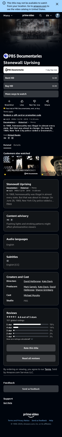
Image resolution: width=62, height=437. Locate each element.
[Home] (28, 15)
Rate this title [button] (31, 347)
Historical (22, 122)
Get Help (7, 403)
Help (51, 420)
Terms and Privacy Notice (18, 420)
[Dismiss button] (57, 4)
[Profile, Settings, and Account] (58, 15)
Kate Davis (47, 281)
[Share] (47, 101)
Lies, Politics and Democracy (21, 166)
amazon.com (39, 6)
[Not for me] (34, 101)
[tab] (7, 144)
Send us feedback (39, 420)
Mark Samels (30, 286)
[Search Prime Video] (40, 15)
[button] (19, 339)
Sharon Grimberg (44, 289)
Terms (48, 369)
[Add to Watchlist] (9, 101)
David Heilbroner (32, 281)
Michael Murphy (14, 135)
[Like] (22, 101)
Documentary (9, 122)
